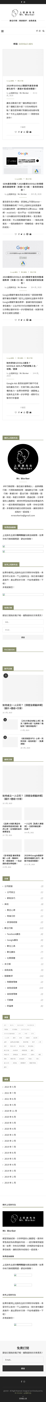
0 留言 (23, 127)
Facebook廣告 (25, 934)
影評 (33, 1042)
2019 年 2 (10, 1176)
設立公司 (6, 1063)
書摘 (32, 1050)
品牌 (5, 1042)
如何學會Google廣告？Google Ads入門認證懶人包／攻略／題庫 (22, 365)
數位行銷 (20, 81)
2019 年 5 (10, 1158)
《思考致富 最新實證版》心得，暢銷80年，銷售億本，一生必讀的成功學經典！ (12, 859)
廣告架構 (25, 1042)
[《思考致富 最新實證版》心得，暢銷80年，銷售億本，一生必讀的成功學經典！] (12, 845)
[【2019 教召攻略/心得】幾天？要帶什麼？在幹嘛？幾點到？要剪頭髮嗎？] (10, 724)
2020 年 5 (10, 1122)
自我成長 (23, 969)
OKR (26, 1033)
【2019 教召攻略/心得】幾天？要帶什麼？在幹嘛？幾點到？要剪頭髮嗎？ (31, 723)
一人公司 (6, 1038)
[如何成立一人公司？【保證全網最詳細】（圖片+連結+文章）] (23, 688)
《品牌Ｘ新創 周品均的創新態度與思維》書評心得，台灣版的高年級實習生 (12, 827)
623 (5, 1025)
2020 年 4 (10, 1128)
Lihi (19, 1033)
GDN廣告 (14, 1029)
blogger (20, 1025)
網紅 (39, 1054)
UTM (32, 1033)
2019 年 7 (10, 1146)
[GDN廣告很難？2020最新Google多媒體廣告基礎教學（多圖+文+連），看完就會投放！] (23, 160)
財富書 (25, 1005)
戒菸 (5, 1046)
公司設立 (25, 892)
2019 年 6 (10, 1152)
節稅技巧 (25, 898)
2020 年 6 (10, 1116)
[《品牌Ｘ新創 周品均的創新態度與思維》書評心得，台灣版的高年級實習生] (12, 813)
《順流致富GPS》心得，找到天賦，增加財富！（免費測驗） (31, 741)
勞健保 (28, 1038)
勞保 (20, 1038)
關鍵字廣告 (33, 1063)
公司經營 (23, 886)
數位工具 (25, 945)
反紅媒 (35, 1038)
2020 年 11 (10, 1110)
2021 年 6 (10, 1098)
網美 (5, 1059)
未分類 (23, 964)
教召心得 (25, 910)
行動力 (30, 1059)
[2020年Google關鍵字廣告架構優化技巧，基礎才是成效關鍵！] (23, 62)
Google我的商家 (9, 1033)
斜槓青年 (15, 1050)
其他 (23, 904)
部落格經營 (25, 922)
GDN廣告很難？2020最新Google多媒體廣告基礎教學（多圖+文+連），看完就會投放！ (23, 186)
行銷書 (25, 999)
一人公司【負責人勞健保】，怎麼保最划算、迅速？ (33, 826)
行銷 (37, 1059)
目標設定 (15, 1054)
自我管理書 (25, 993)
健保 (14, 1038)
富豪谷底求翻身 (14, 1042)
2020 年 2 (10, 1140)
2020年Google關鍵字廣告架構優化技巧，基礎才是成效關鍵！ (22, 87)
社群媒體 (25, 958)
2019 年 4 (10, 1164)
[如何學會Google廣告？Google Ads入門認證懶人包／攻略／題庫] (23, 340)
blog (12, 1025)
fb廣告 (6, 1029)
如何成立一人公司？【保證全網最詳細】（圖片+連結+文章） (23, 706)
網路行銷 (12, 1059)
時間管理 (24, 1050)
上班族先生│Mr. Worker (19, 93)
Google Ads (25, 1029)
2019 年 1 (10, 1182)
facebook (30, 1025)
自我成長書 (25, 987)
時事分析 (25, 916)
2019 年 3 (10, 1170)
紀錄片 (33, 1054)
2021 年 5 (10, 1104)
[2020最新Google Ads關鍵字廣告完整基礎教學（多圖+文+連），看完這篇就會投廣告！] (23, 254)
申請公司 (6, 1054)
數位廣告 (24, 272)
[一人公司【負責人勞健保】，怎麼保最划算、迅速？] (33, 813)
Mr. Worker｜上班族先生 (23, 1393)
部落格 (15, 1063)
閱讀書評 (23, 975)
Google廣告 (10, 81)
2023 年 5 (10, 1086)
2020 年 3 (10, 1134)
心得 (39, 1042)
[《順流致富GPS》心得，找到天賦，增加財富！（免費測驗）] (10, 742)
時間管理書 (25, 981)
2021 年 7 (10, 1092)
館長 (5, 1067)
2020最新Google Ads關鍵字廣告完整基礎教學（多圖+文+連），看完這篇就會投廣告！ (23, 279)
